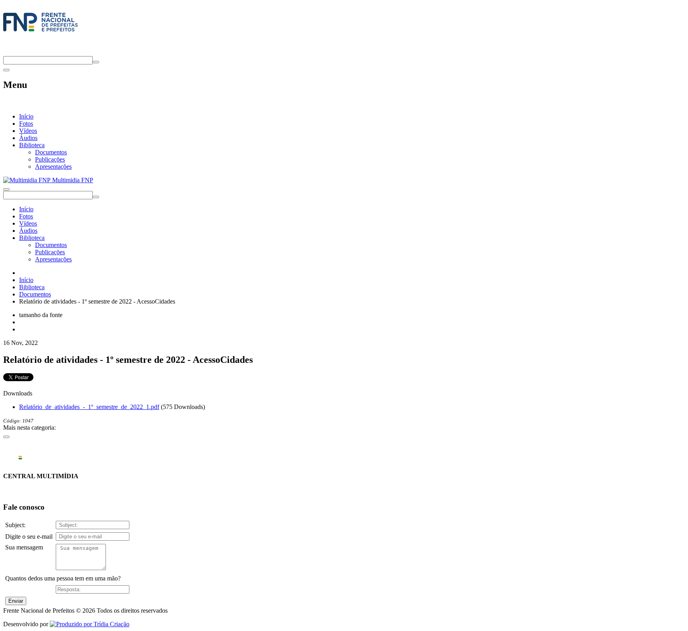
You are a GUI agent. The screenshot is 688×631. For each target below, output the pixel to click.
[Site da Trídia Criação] (89, 624)
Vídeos (28, 130)
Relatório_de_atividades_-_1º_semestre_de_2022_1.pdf (89, 406)
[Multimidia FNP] (40, 31)
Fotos (26, 123)
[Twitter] (6, 52)
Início (26, 116)
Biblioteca (32, 145)
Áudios (28, 137)
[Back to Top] (6, 437)
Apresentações (53, 166)
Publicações (50, 159)
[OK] (96, 62)
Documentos (51, 152)
